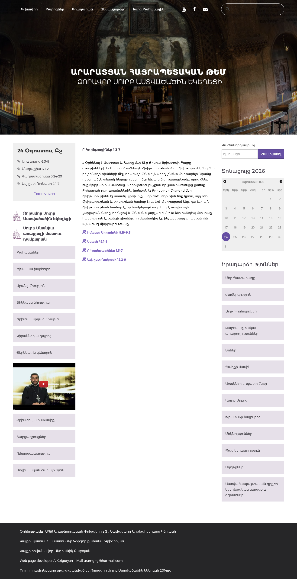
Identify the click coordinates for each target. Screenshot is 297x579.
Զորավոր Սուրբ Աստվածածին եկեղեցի (47, 216)
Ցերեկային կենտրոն (34, 353)
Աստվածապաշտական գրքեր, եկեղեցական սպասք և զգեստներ (251, 489)
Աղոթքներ (234, 467)
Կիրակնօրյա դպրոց (34, 336)
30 (279, 237)
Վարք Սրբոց (236, 400)
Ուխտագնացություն (33, 453)
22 (270, 227)
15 (270, 218)
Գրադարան (82, 9)
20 (253, 227)
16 (279, 218)
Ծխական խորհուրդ (33, 269)
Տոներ (230, 350)
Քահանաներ (27, 252)
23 (279, 227)
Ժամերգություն (238, 295)
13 (253, 218)
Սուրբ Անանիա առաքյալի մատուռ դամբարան (42, 233)
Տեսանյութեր (112, 9)
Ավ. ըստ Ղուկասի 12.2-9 (106, 259)
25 (235, 237)
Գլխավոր (29, 9)
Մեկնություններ (238, 434)
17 (226, 227)
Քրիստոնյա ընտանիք (35, 420)
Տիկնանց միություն (33, 302)
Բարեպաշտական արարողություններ (241, 331)
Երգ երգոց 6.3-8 (35, 161)
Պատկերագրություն (242, 450)
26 (243, 237)
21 (261, 227)
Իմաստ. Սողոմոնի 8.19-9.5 (108, 232)
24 (226, 237)
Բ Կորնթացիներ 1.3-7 (105, 250)
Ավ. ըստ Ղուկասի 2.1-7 (40, 184)
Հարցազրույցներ (31, 437)
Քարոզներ (54, 9)
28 (261, 237)
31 (226, 246)
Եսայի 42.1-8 (97, 241)
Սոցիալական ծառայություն (40, 470)
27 (253, 237)
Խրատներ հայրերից (243, 417)
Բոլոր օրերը (44, 193)
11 (235, 218)
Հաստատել (271, 154)
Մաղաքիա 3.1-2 (35, 169)
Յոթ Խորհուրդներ (241, 311)
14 (261, 218)
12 (243, 218)
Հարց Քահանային (148, 9)
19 (243, 227)
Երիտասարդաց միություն (38, 319)
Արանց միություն (30, 286)
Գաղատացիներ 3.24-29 (42, 176)
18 (235, 227)
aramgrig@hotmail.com (103, 561)
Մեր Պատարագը (240, 278)
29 (270, 237)
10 (226, 218)
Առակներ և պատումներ (246, 384)
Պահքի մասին (237, 367)
